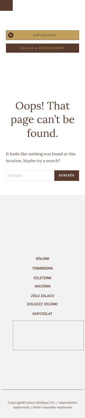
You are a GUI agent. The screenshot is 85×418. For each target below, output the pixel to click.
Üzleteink (42, 278)
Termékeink (42, 268)
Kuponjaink (44, 35)
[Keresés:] (42, 175)
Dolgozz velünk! (42, 304)
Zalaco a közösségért (42, 48)
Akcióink (43, 286)
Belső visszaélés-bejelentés (52, 407)
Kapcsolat (42, 314)
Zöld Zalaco (42, 296)
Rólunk (42, 259)
